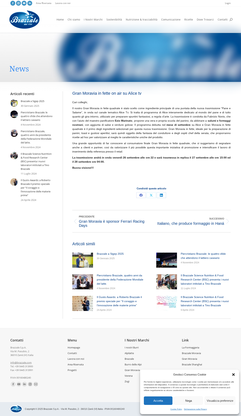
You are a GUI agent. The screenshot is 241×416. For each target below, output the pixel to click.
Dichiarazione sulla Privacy (195, 409)
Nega (188, 400)
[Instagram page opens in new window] (18, 3)
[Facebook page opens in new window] (12, 3)
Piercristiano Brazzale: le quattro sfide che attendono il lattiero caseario (203, 255)
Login (228, 3)
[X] (151, 195)
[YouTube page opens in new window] (24, 3)
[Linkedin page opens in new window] (29, 3)
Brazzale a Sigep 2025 (110, 253)
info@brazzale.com (21, 362)
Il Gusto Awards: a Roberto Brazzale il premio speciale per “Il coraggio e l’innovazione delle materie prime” (119, 301)
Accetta (158, 400)
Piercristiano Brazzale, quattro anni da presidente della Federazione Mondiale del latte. (120, 279)
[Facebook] (141, 195)
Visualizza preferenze (220, 400)
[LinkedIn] (161, 195)
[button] (233, 374)
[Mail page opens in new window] (35, 384)
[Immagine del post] (82, 260)
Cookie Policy (176, 409)
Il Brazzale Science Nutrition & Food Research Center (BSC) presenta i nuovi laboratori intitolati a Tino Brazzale (205, 279)
